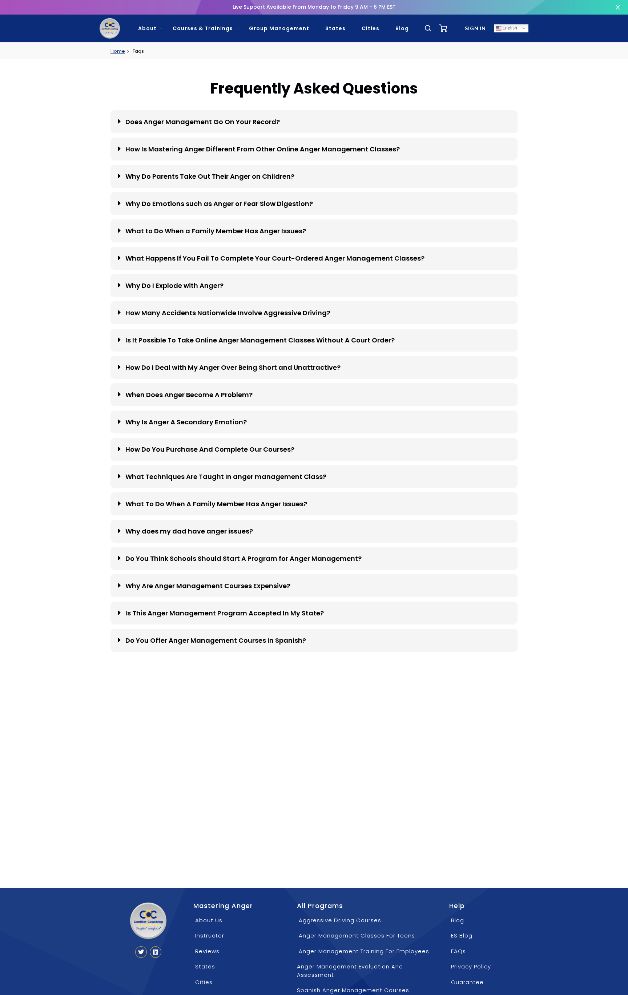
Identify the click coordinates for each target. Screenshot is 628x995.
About (147, 28)
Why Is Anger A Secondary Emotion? (186, 422)
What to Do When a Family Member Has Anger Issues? (215, 230)
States (335, 28)
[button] (314, 122)
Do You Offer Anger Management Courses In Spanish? (215, 640)
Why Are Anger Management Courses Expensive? (207, 585)
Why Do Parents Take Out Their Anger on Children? (209, 176)
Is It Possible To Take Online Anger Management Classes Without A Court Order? (260, 340)
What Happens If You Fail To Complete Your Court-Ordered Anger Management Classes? (274, 258)
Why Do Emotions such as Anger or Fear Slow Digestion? (219, 203)
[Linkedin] (155, 952)
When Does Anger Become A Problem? (189, 394)
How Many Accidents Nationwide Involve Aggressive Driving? (227, 312)
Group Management (279, 28)
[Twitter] (141, 952)
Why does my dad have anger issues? (189, 531)
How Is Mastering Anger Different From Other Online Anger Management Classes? (262, 149)
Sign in (475, 28)
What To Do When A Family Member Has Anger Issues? (216, 503)
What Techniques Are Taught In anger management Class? (225, 476)
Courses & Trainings (203, 28)
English (509, 28)
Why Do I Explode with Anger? (174, 285)
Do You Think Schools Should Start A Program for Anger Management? (243, 558)
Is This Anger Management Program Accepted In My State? (224, 613)
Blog (402, 28)
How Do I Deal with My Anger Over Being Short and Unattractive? (233, 367)
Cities (370, 28)
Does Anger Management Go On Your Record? (202, 121)
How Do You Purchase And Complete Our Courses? (209, 449)
